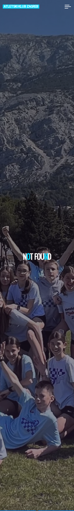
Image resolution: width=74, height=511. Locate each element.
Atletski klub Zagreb (21, 6)
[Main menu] (68, 6)
